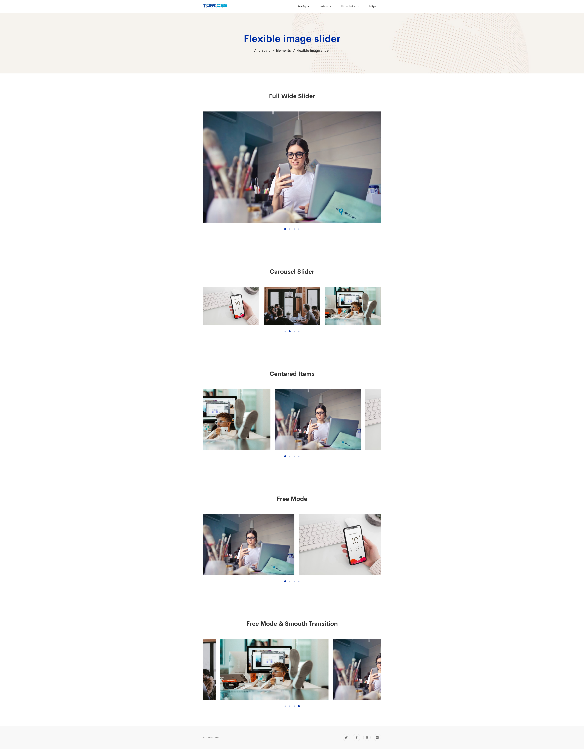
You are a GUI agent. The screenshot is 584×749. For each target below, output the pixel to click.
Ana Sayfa (262, 50)
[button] (285, 229)
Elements (283, 50)
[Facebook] (356, 737)
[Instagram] (367, 737)
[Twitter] (346, 737)
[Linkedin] (377, 737)
